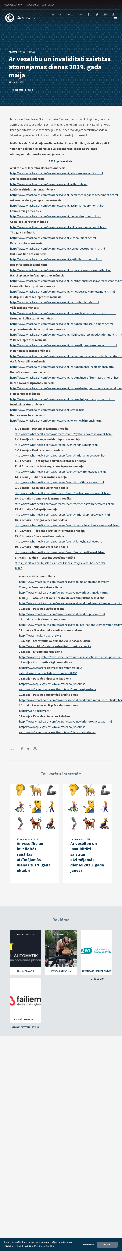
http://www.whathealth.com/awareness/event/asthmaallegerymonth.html (58, 205)
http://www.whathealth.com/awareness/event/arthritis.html (48, 184)
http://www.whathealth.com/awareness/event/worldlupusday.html (62, 614)
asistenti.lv (48, 4)
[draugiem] (113, 14)
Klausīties (61, 14)
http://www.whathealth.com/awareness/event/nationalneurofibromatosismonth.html (65, 377)
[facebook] (88, 14)
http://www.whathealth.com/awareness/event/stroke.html (47, 410)
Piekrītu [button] (107, 1244)
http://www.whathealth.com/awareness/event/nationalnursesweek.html (61, 455)
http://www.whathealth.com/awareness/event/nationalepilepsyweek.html (62, 514)
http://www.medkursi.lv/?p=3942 (40, 635)
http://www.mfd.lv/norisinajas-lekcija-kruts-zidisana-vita (55, 646)
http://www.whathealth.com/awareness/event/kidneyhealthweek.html (60, 541)
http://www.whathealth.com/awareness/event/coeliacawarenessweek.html (63, 493)
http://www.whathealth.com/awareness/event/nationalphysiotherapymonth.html (62, 399)
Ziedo (79, 14)
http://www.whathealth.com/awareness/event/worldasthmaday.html (63, 592)
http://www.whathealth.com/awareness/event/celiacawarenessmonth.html (58, 227)
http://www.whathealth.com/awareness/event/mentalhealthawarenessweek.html (67, 525)
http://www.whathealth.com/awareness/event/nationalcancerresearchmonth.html (63, 313)
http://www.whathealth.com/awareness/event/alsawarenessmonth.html (56, 173)
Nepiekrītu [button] (88, 1244)
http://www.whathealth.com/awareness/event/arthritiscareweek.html (59, 482)
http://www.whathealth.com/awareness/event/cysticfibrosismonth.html (56, 259)
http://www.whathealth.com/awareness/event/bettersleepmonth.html (55, 216)
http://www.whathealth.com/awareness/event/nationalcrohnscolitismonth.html (61, 324)
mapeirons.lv (32, 4)
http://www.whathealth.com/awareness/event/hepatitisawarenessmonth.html (60, 270)
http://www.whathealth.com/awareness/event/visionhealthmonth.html (56, 420)
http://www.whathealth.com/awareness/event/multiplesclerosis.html (54, 302)
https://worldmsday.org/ (35, 711)
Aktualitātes (17, 51)
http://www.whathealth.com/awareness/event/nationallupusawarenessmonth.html (63, 345)
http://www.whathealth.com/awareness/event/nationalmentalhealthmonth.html (62, 367)
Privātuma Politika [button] (44, 1246)
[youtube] (105, 14)
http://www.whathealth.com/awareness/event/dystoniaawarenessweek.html (63, 434)
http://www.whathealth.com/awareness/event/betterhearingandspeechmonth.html (64, 195)
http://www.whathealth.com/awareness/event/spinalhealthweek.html (60, 552)
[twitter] (97, 14)
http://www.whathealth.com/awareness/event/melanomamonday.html (64, 582)
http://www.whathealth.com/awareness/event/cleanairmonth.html (53, 238)
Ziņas (32, 51)
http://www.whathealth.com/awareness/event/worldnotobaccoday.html (65, 721)
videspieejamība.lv (13, 4)
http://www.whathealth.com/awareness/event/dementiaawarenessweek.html (64, 504)
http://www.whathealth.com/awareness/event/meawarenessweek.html (60, 471)
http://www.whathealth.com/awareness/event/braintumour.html (56, 445)
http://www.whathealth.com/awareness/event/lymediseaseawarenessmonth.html (62, 291)
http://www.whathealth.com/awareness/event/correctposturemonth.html (57, 248)
